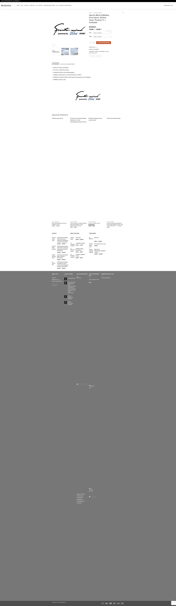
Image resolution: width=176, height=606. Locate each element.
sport (108, 51)
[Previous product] (123, 13)
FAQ (37, 5)
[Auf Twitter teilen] (93, 56)
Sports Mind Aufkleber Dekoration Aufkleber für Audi (59, 224)
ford (105, 51)
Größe (90, 36)
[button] (169, 5)
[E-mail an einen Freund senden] (95, 56)
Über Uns (32, 5)
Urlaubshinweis (71, 278)
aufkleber (96, 51)
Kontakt (41, 5)
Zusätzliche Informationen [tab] (67, 64)
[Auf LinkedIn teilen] (100, 56)
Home (18, 5)
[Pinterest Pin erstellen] (98, 56)
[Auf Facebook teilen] (90, 56)
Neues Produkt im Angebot (70, 297)
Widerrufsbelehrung (49, 5)
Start (90, 12)
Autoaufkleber (98, 12)
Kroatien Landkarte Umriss (94, 223)
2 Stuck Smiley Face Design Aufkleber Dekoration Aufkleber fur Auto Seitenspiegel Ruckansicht (78, 224)
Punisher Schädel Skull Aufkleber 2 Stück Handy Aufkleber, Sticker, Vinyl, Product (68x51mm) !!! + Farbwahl (115, 224)
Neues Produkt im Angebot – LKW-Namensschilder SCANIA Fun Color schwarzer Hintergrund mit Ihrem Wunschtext (72, 287)
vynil (96, 52)
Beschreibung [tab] (55, 64)
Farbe (90, 32)
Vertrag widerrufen (105, 277)
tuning (93, 52)
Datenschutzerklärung (65, 5)
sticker (90, 52)
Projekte (26, 5)
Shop (22, 5)
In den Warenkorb (104, 42)
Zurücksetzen (109, 30)
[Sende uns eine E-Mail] (174, 1)
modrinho (6, 5)
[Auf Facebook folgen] (53, 285)
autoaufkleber (101, 51)
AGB (57, 5)
